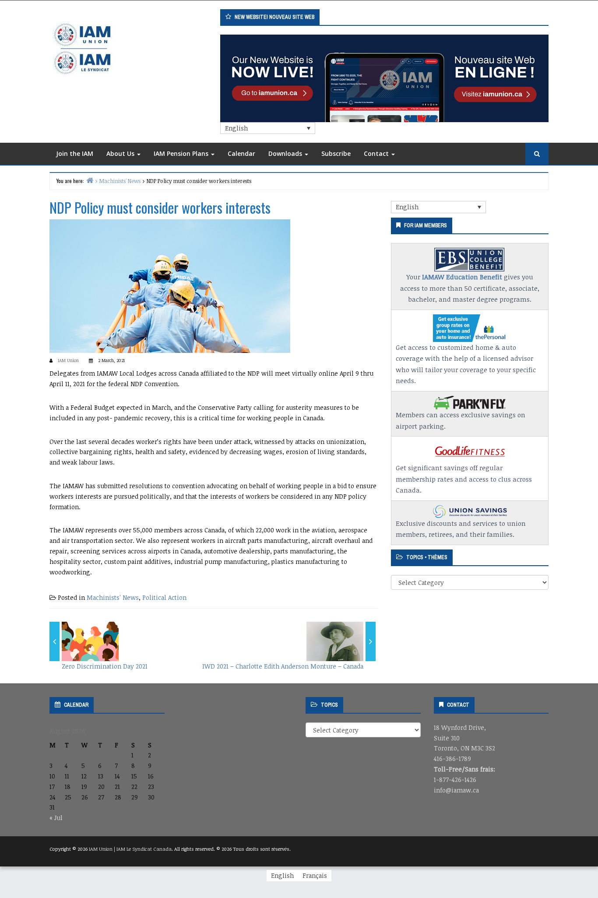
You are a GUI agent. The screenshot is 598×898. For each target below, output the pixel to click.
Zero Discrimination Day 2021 (105, 666)
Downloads (286, 153)
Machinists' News (113, 597)
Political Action (164, 597)
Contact (377, 153)
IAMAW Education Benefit (462, 276)
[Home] (89, 180)
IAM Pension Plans (182, 153)
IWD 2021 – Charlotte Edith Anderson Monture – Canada (282, 666)
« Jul (56, 817)
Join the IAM (74, 153)
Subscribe (336, 153)
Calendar (241, 153)
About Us (121, 153)
